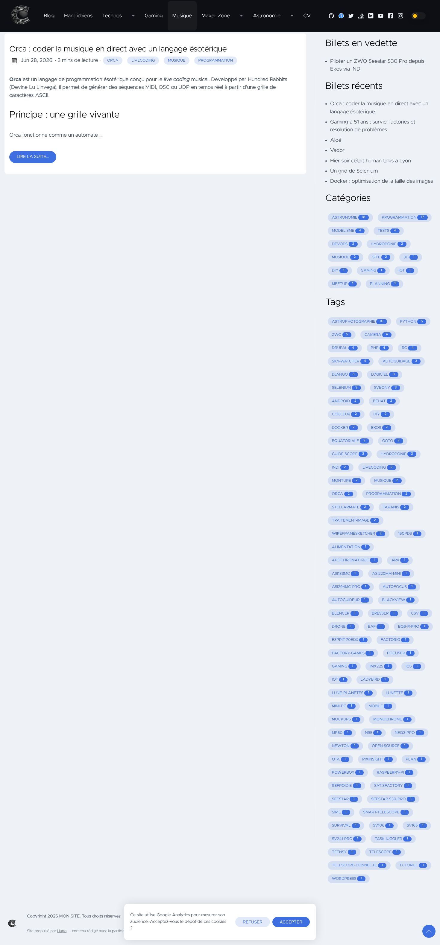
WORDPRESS (347, 879)
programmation (215, 61)
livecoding (143, 61)
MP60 (340, 733)
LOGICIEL (383, 375)
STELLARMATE (349, 507)
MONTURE (345, 481)
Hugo (61, 931)
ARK (398, 560)
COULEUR (344, 414)
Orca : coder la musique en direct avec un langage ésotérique (118, 49)
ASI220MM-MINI (389, 574)
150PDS (408, 534)
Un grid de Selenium (354, 171)
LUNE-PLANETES (350, 693)
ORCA (341, 494)
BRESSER (383, 613)
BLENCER (343, 613)
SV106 (381, 825)
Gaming (154, 16)
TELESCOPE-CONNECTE (357, 865)
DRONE (341, 627)
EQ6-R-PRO (411, 627)
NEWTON (343, 746)
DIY (338, 270)
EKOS (379, 428)
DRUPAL (343, 348)
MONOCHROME (390, 719)
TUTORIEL (411, 865)
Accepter (291, 922)
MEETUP (342, 284)
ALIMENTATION (349, 547)
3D (408, 257)
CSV (417, 613)
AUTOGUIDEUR (348, 600)
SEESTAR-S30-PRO (391, 799)
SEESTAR (343, 799)
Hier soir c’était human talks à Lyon (370, 161)
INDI (339, 468)
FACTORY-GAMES (351, 653)
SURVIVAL (344, 825)
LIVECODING (377, 468)
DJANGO (343, 375)
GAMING (371, 270)
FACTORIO (393, 640)
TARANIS (394, 507)
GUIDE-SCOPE (348, 454)
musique (176, 61)
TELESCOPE (383, 852)
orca (113, 61)
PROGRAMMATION (403, 218)
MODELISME (346, 231)
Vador (337, 150)
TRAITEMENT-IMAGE (354, 520)
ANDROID (344, 401)
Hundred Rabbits (267, 79)
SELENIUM (344, 388)
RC (408, 348)
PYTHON (411, 322)
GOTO (391, 441)
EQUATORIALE (348, 441)
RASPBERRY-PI (393, 773)
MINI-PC (342, 706)
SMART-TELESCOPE (384, 812)
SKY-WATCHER (349, 361)
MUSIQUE (344, 257)
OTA (339, 759)
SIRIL (339, 812)
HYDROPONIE (387, 244)
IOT (405, 270)
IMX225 (379, 666)
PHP (378, 348)
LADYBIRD (373, 680)
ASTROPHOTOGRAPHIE (357, 322)
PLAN (414, 759)
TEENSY (342, 852)
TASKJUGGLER (391, 839)
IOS (412, 666)
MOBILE (378, 706)
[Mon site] (23, 16)
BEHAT (382, 401)
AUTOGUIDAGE (400, 361)
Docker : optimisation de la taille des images (381, 181)
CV (307, 16)
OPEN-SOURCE (388, 746)
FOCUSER (399, 653)
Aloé (336, 140)
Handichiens (78, 16)
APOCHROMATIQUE (353, 560)
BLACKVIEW (396, 600)
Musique (182, 16)
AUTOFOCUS (398, 587)
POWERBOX (346, 773)
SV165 (415, 825)
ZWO (340, 335)
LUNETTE (397, 693)
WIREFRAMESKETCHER (357, 534)
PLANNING (383, 284)
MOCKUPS (344, 719)
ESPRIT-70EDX (348, 640)
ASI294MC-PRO (349, 587)
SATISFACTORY (391, 786)
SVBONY (385, 388)
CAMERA (376, 335)
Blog (49, 16)
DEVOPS (343, 244)
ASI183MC (344, 574)
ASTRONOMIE (348, 218)
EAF (374, 627)
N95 (371, 733)
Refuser (253, 922)
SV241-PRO (345, 839)
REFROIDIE (345, 786)
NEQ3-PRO (408, 733)
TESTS (387, 231)
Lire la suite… (33, 157)
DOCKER (343, 428)
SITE (379, 257)
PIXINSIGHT (375, 759)
